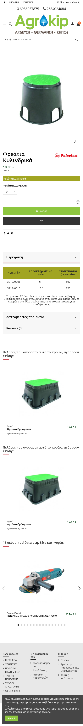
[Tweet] (8, 233)
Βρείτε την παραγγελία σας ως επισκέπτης (70, 668)
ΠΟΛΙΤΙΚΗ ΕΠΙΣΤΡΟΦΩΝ (12, 670)
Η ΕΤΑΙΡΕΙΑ (14, 2)
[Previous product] (76, 39)
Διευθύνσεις (40, 670)
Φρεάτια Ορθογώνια (19, 429)
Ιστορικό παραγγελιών (40, 676)
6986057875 (29, 8)
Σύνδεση (65, 660)
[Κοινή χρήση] (4, 233)
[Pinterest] (12, 233)
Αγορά (43, 211)
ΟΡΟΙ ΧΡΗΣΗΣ (12, 691)
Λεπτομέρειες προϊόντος (25, 317)
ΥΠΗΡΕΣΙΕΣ (28, 2)
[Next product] (77, 39)
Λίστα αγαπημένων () (69, 2)
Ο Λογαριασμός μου (41, 665)
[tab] (41, 258)
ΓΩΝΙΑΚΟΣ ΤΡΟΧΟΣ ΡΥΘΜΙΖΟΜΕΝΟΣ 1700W (32, 615)
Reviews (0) (14, 328)
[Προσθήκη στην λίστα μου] (41, 221)
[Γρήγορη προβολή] (44, 422)
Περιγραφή (14, 257)
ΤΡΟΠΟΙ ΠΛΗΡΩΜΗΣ (11, 678)
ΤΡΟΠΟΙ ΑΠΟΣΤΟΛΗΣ (12, 685)
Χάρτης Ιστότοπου (67, 677)
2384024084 (56, 8)
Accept (11, 718)
